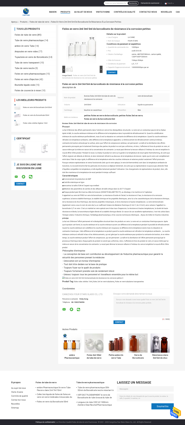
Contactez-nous (148, 12)
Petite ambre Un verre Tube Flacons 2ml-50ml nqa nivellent (116, 356)
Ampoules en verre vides (26, 51)
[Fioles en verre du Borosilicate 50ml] (17, 115)
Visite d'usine (103, 12)
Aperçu (14, 22)
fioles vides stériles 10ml (83, 282)
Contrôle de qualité (124, 12)
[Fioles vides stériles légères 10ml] (17, 123)
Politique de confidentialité (45, 422)
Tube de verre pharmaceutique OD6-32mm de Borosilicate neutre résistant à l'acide (95, 389)
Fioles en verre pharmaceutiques (30, 74)
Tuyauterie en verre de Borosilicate (31, 57)
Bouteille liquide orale (25, 85)
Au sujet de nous (83, 12)
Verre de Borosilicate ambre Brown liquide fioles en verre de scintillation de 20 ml (138, 356)
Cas (178, 12)
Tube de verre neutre (25, 68)
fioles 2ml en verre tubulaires (103, 282)
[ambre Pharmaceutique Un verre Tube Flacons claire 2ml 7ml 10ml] (71, 343)
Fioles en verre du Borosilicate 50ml (36, 115)
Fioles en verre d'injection (27, 79)
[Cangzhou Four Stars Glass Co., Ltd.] (26, 12)
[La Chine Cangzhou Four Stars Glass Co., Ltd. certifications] (22, 148)
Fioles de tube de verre (39, 22)
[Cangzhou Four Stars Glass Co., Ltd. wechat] (32, 176)
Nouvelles (166, 12)
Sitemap (15, 408)
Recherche (133, 3)
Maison (52, 12)
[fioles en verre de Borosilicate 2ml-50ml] (17, 107)
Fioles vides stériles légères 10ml (35, 123)
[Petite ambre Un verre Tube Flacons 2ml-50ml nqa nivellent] (116, 343)
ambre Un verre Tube (24, 46)
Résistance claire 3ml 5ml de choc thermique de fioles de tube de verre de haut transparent (160, 356)
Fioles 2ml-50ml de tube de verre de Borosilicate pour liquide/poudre (94, 356)
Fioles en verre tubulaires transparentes (129, 282)
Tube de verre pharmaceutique (29, 40)
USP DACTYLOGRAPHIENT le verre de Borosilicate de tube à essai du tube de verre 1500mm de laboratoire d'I (95, 396)
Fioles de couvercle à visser (28, 90)
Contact (112, 72)
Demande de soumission (150, 3)
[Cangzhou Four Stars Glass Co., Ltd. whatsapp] (25, 176)
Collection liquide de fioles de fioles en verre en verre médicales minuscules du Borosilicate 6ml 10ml (54, 396)
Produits (65, 12)
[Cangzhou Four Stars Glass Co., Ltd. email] (18, 176)
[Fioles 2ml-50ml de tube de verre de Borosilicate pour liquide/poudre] (93, 343)
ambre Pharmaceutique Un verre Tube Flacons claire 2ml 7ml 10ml (72, 356)
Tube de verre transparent (27, 62)
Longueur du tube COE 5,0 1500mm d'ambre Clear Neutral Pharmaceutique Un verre (95, 404)
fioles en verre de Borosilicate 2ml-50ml (37, 107)
